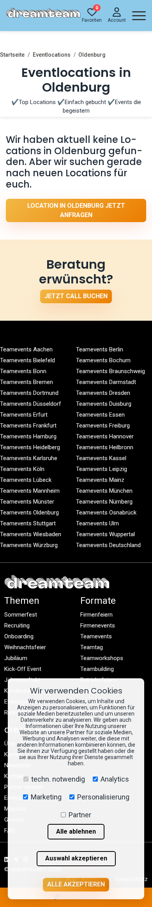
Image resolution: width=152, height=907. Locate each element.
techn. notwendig (58, 779)
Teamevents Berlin (99, 349)
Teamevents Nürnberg (104, 501)
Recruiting (17, 625)
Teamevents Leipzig (101, 469)
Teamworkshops (101, 658)
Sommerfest (20, 614)
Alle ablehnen (76, 831)
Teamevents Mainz (100, 479)
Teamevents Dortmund (29, 392)
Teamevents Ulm (97, 523)
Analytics (115, 779)
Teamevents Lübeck (25, 479)
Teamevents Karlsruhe (28, 458)
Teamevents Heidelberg (30, 447)
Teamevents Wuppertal (105, 534)
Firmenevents (97, 625)
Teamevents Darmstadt (106, 382)
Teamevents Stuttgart (28, 523)
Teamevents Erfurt (24, 414)
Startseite (12, 55)
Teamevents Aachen (26, 349)
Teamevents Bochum (103, 360)
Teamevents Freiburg (103, 425)
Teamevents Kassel (101, 458)
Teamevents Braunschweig (110, 371)
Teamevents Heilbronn (104, 447)
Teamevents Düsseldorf (30, 403)
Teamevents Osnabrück (106, 512)
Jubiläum (15, 658)
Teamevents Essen (100, 414)
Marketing (46, 797)
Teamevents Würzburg (29, 545)
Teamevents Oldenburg (29, 512)
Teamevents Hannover (105, 436)
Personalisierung (103, 797)
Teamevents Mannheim (30, 490)
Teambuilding (97, 668)
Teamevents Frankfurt (28, 425)
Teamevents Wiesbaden (30, 534)
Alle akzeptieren (76, 884)
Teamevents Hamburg (28, 436)
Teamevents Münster (27, 501)
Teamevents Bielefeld (27, 360)
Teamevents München (104, 490)
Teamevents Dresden (103, 392)
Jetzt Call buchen (76, 296)
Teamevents (96, 636)
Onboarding (19, 636)
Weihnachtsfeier (25, 647)
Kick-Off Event (22, 668)
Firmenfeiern (96, 614)
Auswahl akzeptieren (76, 858)
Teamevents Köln (22, 469)
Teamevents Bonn (23, 371)
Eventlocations (52, 55)
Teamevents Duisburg (103, 403)
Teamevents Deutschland (108, 545)
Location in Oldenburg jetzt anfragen (76, 210)
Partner (80, 815)
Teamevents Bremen (26, 382)
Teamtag (91, 647)
